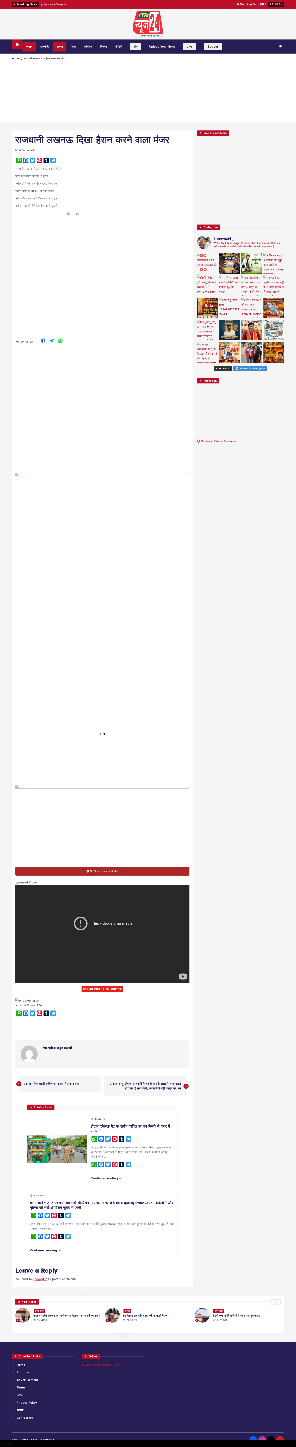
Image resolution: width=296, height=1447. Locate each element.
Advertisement (27, 1380)
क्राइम (29, 46)
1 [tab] (100, 734)
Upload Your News (162, 46)
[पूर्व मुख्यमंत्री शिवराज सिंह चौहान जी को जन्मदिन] (229, 352)
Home (16, 58)
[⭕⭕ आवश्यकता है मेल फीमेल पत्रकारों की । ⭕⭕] (207, 263)
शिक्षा (73, 46)
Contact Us (25, 1417)
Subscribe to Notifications (100, 1364)
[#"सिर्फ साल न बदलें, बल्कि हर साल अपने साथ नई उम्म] (229, 330)
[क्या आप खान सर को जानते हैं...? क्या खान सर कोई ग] (229, 263)
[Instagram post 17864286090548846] (273, 308)
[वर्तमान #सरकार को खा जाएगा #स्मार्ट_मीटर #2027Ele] (251, 308)
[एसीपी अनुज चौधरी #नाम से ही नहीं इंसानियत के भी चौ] (273, 352)
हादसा (60, 46)
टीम (136, 46)
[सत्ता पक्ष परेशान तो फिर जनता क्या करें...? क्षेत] (251, 285)
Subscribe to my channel (104, 988)
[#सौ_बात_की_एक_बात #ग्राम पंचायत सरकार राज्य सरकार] (207, 330)
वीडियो (118, 46)
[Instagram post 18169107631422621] (229, 308)
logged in (40, 1279)
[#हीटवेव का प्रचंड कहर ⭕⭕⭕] (207, 308)
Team (21, 1387)
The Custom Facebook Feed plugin (218, 441)
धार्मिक (37, 1311)
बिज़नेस (104, 46)
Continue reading (105, 1178)
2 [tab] (104, 734)
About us (23, 1372)
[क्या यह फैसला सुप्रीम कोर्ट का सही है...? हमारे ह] (273, 285)
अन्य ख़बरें (129, 1311)
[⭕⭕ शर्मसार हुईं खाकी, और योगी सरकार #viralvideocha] (207, 285)
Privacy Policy (27, 1402)
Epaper (213, 46)
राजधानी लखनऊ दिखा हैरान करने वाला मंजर (45, 58)
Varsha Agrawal (57, 1048)
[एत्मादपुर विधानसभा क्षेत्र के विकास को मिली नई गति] (207, 352)
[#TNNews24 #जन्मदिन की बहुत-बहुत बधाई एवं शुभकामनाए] (273, 263)
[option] (58, 1315)
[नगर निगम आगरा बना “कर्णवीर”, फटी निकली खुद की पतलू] (229, 285)
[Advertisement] (148, 93)
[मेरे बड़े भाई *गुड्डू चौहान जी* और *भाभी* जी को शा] (251, 352)
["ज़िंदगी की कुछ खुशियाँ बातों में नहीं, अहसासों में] (251, 330)
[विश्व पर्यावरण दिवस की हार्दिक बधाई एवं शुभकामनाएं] (251, 263)
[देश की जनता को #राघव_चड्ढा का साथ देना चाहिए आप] (273, 330)
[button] (273, 1302)
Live (190, 46)
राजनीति (44, 46)
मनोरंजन (88, 46)
